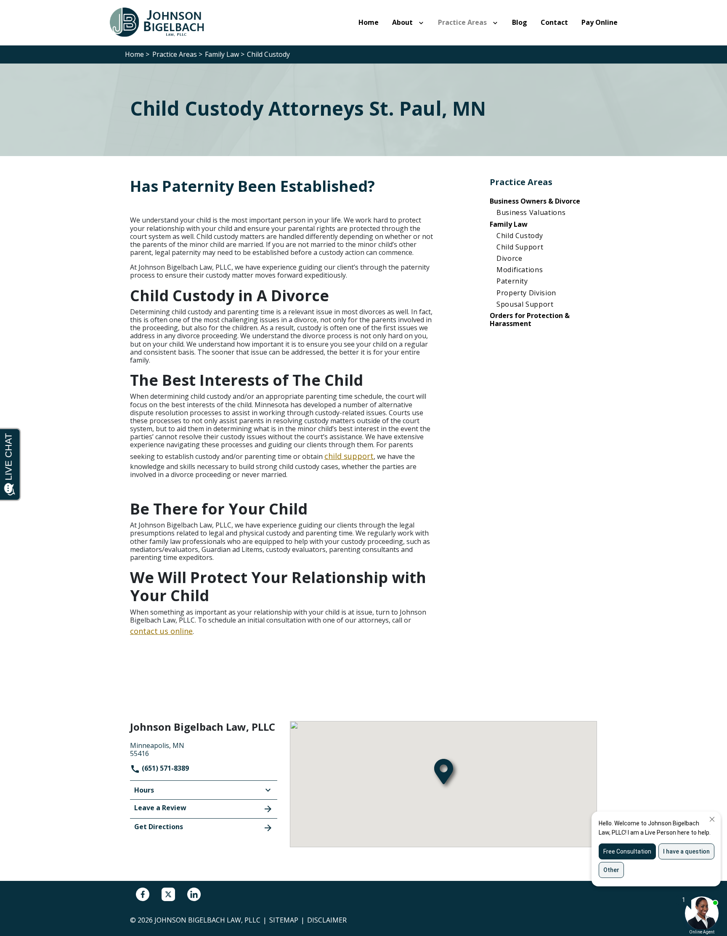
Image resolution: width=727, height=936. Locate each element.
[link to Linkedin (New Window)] (194, 894)
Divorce (509, 258)
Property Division (526, 292)
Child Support (519, 247)
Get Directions (158, 826)
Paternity (512, 281)
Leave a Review (160, 807)
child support (349, 456)
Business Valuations (530, 212)
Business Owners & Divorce (535, 201)
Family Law (509, 224)
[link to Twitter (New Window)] (168, 894)
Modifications (519, 269)
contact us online (161, 631)
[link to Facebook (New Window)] (142, 894)
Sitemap (283, 920)
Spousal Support (525, 304)
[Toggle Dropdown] (422, 23)
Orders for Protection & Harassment (530, 319)
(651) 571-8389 (164, 768)
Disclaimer (327, 920)
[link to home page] (161, 22)
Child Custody (519, 235)
